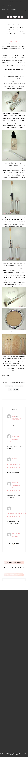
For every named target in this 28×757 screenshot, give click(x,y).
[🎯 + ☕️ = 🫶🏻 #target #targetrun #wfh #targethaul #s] (14, 728)
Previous (6, 401)
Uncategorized (17, 395)
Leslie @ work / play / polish (16, 436)
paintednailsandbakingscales (16, 513)
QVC (10, 372)
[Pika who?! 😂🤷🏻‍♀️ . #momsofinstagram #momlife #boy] (14, 635)
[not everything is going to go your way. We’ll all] (14, 697)
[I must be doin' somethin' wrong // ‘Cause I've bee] (14, 744)
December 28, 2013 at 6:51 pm (14, 420)
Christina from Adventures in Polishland (13, 485)
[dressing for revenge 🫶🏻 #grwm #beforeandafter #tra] (14, 666)
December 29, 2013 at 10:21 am (14, 538)
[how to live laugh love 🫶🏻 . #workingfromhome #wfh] (14, 682)
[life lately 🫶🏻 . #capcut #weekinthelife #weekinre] (14, 650)
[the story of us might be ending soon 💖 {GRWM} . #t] (14, 619)
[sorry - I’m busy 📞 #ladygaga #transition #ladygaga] (14, 713)
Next (23, 401)
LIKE (9, 379)
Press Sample (14, 41)
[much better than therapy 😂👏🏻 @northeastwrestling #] (14, 604)
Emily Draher (16, 533)
